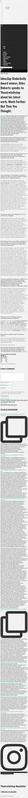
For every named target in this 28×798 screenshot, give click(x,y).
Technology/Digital (7, 21)
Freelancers (5, 22)
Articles (4, 13)
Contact (7, 8)
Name (5, 382)
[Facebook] (1, 69)
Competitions (5, 16)
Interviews (5, 11)
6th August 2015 (4, 354)
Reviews (4, 10)
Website (3, 388)
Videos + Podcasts (7, 14)
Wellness (5, 19)
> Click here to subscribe (8, 791)
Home (4, 4)
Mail (4, 385)
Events (4, 17)
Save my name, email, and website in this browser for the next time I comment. (13, 392)
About (4, 5)
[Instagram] (2, 69)
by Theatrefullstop (12, 354)
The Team (8, 7)
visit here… (24, 351)
